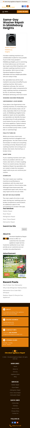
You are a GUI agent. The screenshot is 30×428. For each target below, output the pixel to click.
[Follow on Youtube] (28, 6)
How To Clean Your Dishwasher (12, 285)
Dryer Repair (7, 214)
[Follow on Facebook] (23, 6)
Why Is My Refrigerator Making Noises (15, 288)
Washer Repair (7, 211)
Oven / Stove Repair (9, 219)
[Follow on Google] (25, 6)
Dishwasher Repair (9, 222)
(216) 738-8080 (23, 11)
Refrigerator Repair (9, 216)
